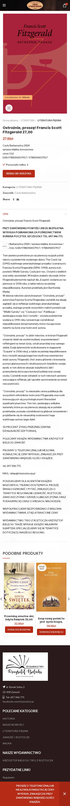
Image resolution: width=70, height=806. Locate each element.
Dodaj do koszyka (18, 173)
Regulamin (8, 777)
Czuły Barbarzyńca (25, 192)
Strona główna (10, 120)
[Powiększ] (9, 108)
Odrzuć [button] (64, 794)
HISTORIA (9, 718)
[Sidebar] (4, 246)
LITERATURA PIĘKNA (49, 120)
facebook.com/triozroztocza (18, 701)
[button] (19, 629)
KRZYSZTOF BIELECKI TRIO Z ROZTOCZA (28, 760)
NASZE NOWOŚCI (13, 724)
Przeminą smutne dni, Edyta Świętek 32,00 (19, 617)
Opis (5, 214)
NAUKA (7, 743)
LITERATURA (28, 120)
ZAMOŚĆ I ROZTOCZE (16, 737)
